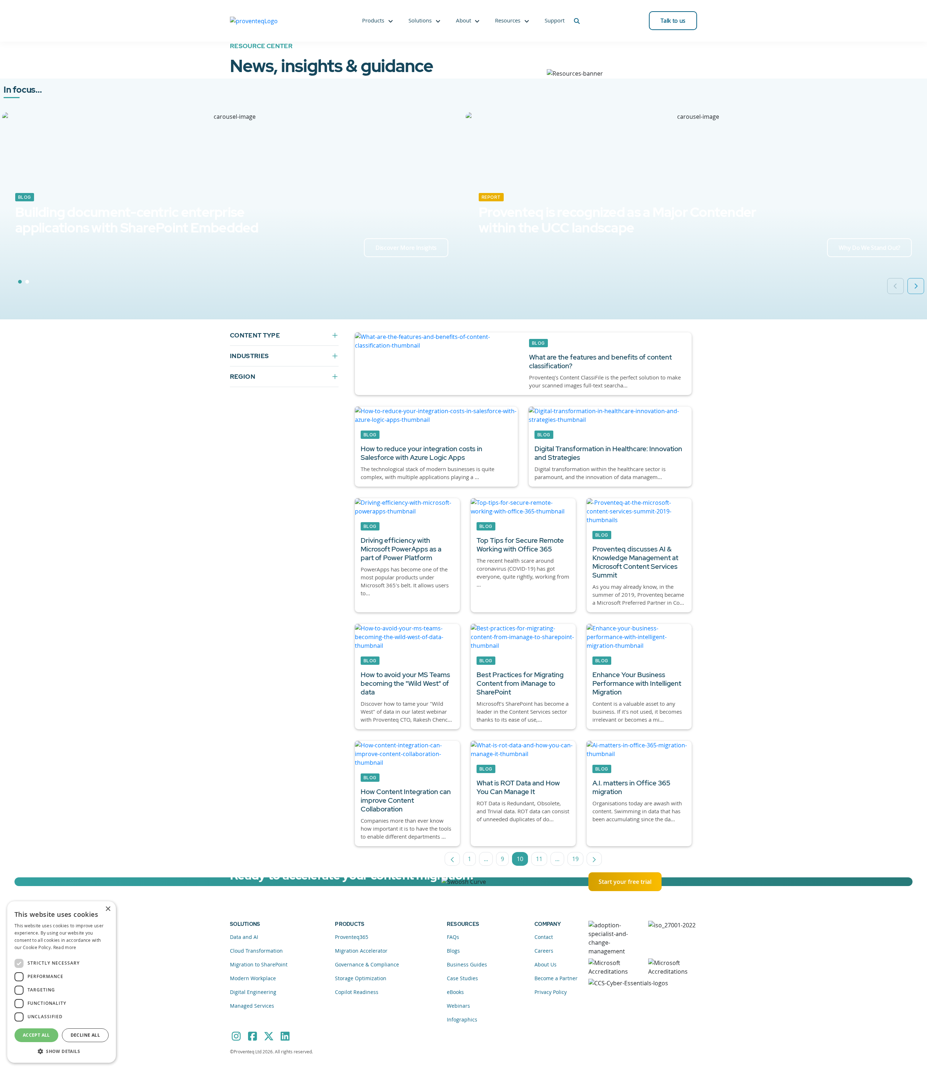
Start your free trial (625, 882)
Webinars (458, 1005)
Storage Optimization (360, 978)
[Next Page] (594, 859)
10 (522, 860)
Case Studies (462, 978)
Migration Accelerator (361, 950)
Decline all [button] (85, 1035)
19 (577, 860)
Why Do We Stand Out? (869, 248)
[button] (61, 1051)
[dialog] (61, 982)
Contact (543, 936)
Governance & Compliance (367, 964)
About (463, 20)
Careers (543, 950)
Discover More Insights (406, 248)
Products (373, 20)
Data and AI (244, 936)
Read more (64, 947)
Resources (507, 20)
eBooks (455, 992)
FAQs (453, 936)
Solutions (420, 20)
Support (555, 20)
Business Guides (467, 964)
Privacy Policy (550, 992)
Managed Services (252, 1005)
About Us (545, 964)
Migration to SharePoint (259, 964)
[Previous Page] (452, 859)
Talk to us (672, 21)
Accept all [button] (36, 1035)
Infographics (462, 1019)
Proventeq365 (351, 936)
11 (541, 860)
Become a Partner (556, 978)
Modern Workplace (253, 978)
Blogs (453, 950)
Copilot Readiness (356, 992)
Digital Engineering (253, 992)
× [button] (107, 909)
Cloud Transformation (256, 950)
